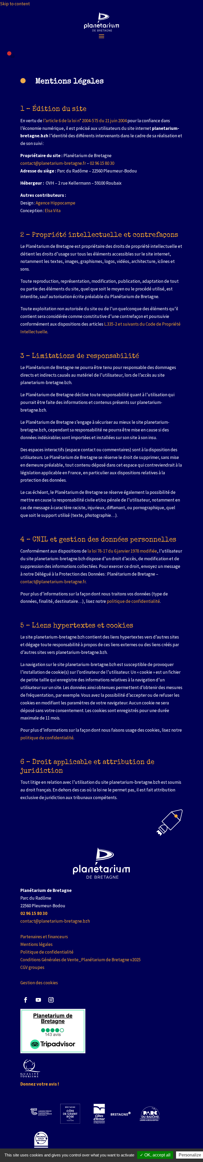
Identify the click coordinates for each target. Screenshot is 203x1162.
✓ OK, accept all (155, 1155)
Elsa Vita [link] (53, 210)
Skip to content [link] (15, 4)
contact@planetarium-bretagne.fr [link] (53, 163)
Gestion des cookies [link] (39, 983)
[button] (101, 36)
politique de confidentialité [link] (133, 601)
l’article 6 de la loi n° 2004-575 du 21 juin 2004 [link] (85, 121)
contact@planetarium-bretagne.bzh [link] (55, 921)
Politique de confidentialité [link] (46, 952)
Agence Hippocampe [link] (55, 203)
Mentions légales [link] (36, 944)
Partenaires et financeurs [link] (44, 937)
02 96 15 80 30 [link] (102, 163)
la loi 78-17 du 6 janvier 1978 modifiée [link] (122, 551)
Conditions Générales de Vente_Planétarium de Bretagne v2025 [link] (80, 960)
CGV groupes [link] (32, 967)
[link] (101, 21)
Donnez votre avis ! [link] (39, 1084)
